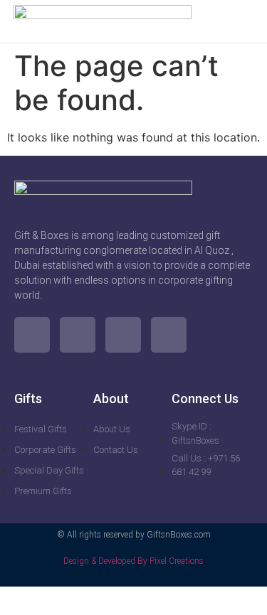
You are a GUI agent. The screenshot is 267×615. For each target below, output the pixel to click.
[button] (244, 21)
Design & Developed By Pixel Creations (133, 561)
